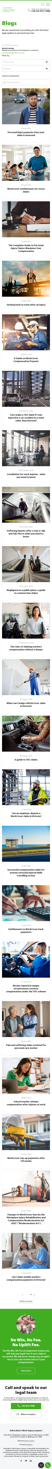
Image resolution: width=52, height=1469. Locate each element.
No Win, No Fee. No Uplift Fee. (38, 1400)
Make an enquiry (28, 1414)
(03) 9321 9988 (28, 1406)
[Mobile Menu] (48, 4)
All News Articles (26, 1301)
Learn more (26, 1371)
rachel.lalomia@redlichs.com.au (13, 53)
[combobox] (26, 62)
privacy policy (29, 1441)
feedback (29, 1445)
